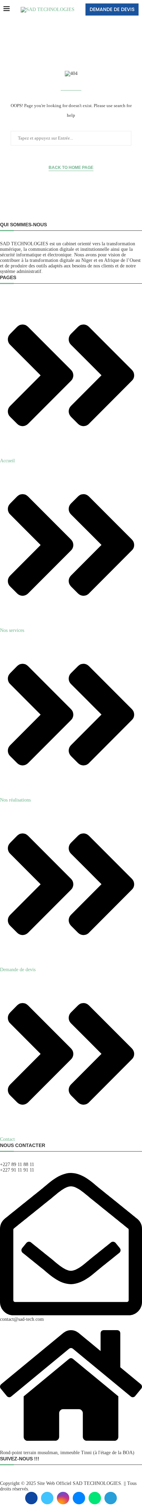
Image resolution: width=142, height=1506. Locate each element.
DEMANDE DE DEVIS (112, 9)
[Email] (79, 1497)
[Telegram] (111, 1497)
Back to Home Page (71, 167)
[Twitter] (47, 1497)
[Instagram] (63, 1497)
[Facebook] (31, 1497)
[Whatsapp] (95, 1497)
